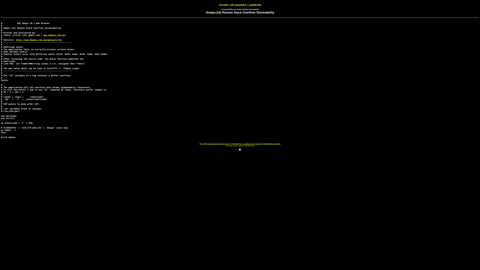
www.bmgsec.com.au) (55, 35)
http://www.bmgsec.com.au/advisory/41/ (39, 40)
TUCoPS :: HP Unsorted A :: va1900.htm (240, 5)
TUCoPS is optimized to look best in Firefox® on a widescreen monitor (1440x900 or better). (240, 144)
